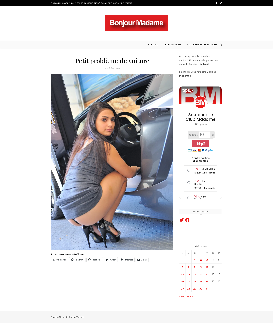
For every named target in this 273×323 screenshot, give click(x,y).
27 (182, 288)
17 (207, 274)
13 (182, 274)
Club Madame (172, 44)
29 (194, 288)
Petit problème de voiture (112, 60)
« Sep (182, 296)
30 (200, 288)
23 (200, 281)
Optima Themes (76, 317)
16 (200, 274)
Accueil (153, 44)
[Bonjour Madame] (136, 23)
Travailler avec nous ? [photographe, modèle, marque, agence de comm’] (91, 3)
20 (182, 281)
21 (188, 281)
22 (194, 281)
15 (194, 274)
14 (188, 274)
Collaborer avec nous (202, 44)
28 (188, 288)
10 (207, 267)
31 (207, 288)
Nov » (190, 296)
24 (207, 281)
